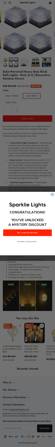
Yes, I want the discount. (27, 232)
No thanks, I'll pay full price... (27, 241)
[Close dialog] (52, 194)
